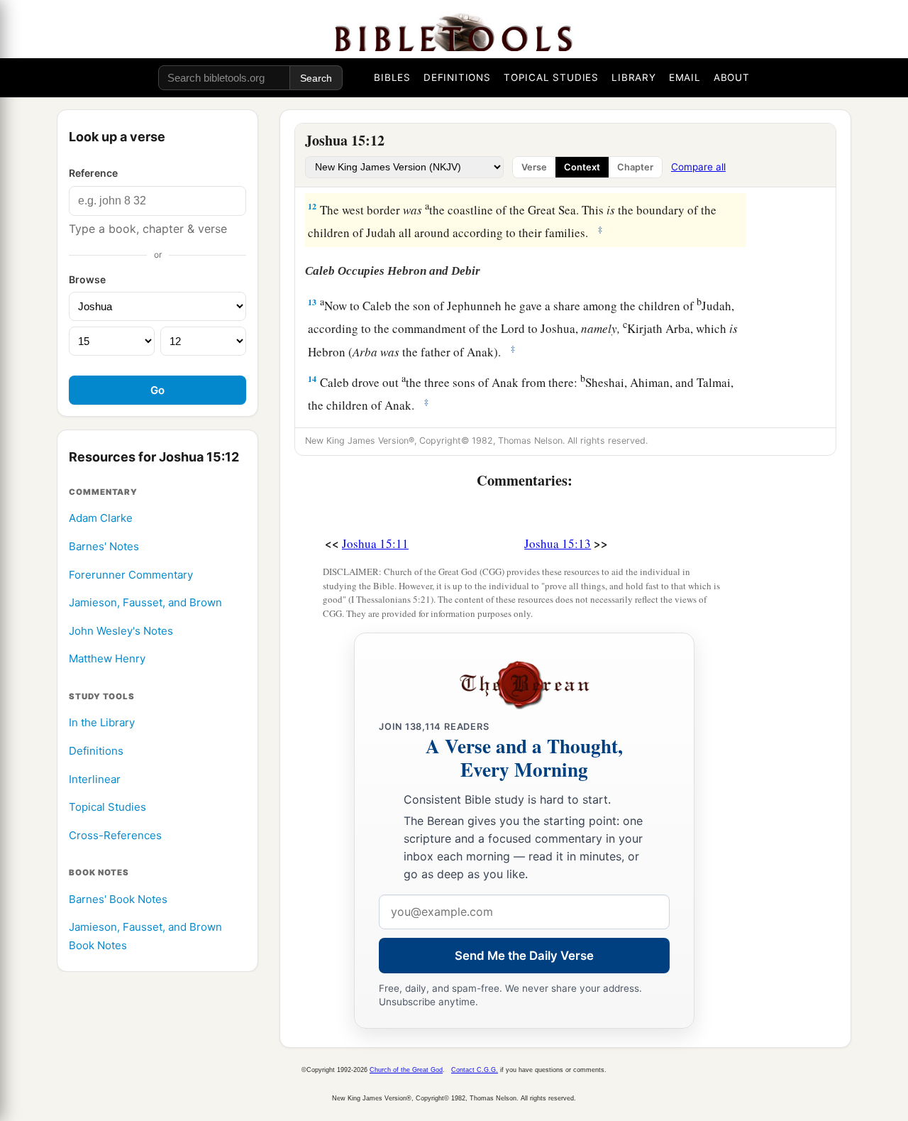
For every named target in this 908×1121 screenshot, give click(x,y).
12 (312, 206)
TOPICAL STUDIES (551, 77)
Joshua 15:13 (557, 543)
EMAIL (685, 77)
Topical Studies (107, 807)
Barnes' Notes (104, 546)
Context (582, 167)
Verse (534, 167)
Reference (93, 173)
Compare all (698, 167)
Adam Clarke (101, 518)
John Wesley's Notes (121, 631)
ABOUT (732, 77)
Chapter (635, 167)
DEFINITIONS (457, 77)
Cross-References (115, 835)
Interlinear (95, 779)
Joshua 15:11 (375, 543)
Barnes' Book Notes (118, 899)
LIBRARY (633, 77)
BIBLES (392, 77)
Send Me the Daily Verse (524, 955)
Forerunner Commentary (131, 574)
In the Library (102, 722)
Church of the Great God (406, 1069)
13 (312, 302)
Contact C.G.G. (474, 1069)
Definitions (96, 751)
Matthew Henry (107, 658)
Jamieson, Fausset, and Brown (145, 602)
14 (312, 379)
